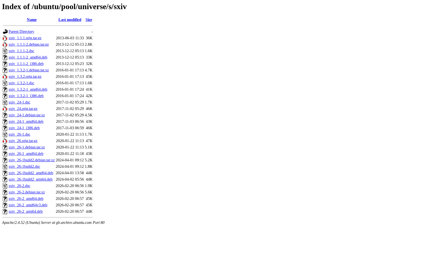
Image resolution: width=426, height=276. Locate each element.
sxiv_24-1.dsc (19, 102)
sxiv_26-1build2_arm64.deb (31, 179)
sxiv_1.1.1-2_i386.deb (26, 64)
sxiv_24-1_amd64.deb (26, 121)
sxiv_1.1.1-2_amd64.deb (28, 57)
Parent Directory (21, 31)
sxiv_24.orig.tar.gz (23, 108)
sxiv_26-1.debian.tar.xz (27, 147)
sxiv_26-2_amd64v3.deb (28, 205)
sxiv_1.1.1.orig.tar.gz (25, 38)
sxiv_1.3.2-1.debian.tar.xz (29, 70)
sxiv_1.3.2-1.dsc (21, 83)
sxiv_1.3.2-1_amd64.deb (28, 89)
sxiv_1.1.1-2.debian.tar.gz (29, 44)
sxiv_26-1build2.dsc (24, 166)
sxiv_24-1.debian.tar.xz (27, 115)
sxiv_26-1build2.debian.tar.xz (32, 160)
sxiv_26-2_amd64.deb (26, 198)
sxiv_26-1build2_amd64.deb (31, 173)
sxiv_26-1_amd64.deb (26, 153)
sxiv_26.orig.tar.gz (23, 141)
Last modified (69, 20)
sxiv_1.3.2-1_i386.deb (26, 96)
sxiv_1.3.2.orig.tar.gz (25, 76)
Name (32, 20)
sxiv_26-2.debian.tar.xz (27, 192)
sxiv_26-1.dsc (19, 134)
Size (89, 20)
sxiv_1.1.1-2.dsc (21, 51)
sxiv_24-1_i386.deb (24, 128)
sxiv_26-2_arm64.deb (26, 211)
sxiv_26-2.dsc (19, 186)
